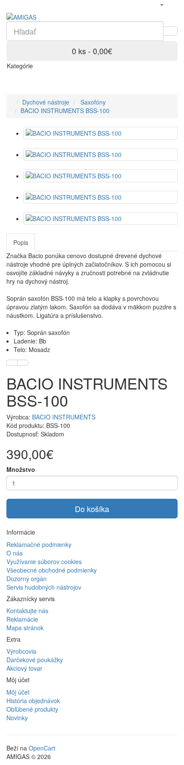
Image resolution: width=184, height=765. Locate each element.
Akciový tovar (24, 668)
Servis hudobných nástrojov (43, 587)
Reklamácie (22, 619)
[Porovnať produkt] (22, 363)
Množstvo (20, 469)
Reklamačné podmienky (38, 544)
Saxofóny (92, 102)
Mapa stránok (25, 627)
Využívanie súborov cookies (44, 561)
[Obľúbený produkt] (12, 363)
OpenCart (42, 748)
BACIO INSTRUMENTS (63, 417)
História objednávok (33, 700)
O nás (14, 553)
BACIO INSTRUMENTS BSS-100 (65, 110)
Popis (20, 242)
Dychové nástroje (45, 102)
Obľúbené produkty (32, 709)
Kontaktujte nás (27, 610)
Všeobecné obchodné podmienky (51, 570)
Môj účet (18, 692)
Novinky (17, 717)
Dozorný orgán (26, 578)
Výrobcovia (21, 651)
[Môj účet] (161, 4)
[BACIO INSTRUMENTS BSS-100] (101, 133)
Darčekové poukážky (34, 659)
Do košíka (92, 508)
